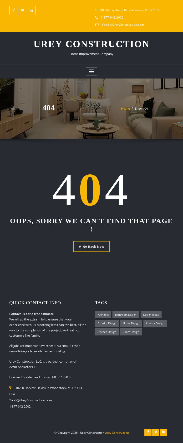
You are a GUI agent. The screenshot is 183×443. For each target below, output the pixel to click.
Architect (103, 314)
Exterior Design (107, 323)
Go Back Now (93, 246)
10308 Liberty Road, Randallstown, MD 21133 (127, 10)
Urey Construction (92, 44)
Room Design (131, 332)
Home (125, 108)
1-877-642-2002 (112, 17)
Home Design (131, 323)
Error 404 (141, 108)
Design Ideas (151, 314)
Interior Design (155, 323)
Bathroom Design (126, 314)
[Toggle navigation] (91, 71)
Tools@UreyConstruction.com (123, 25)
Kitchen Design (107, 332)
